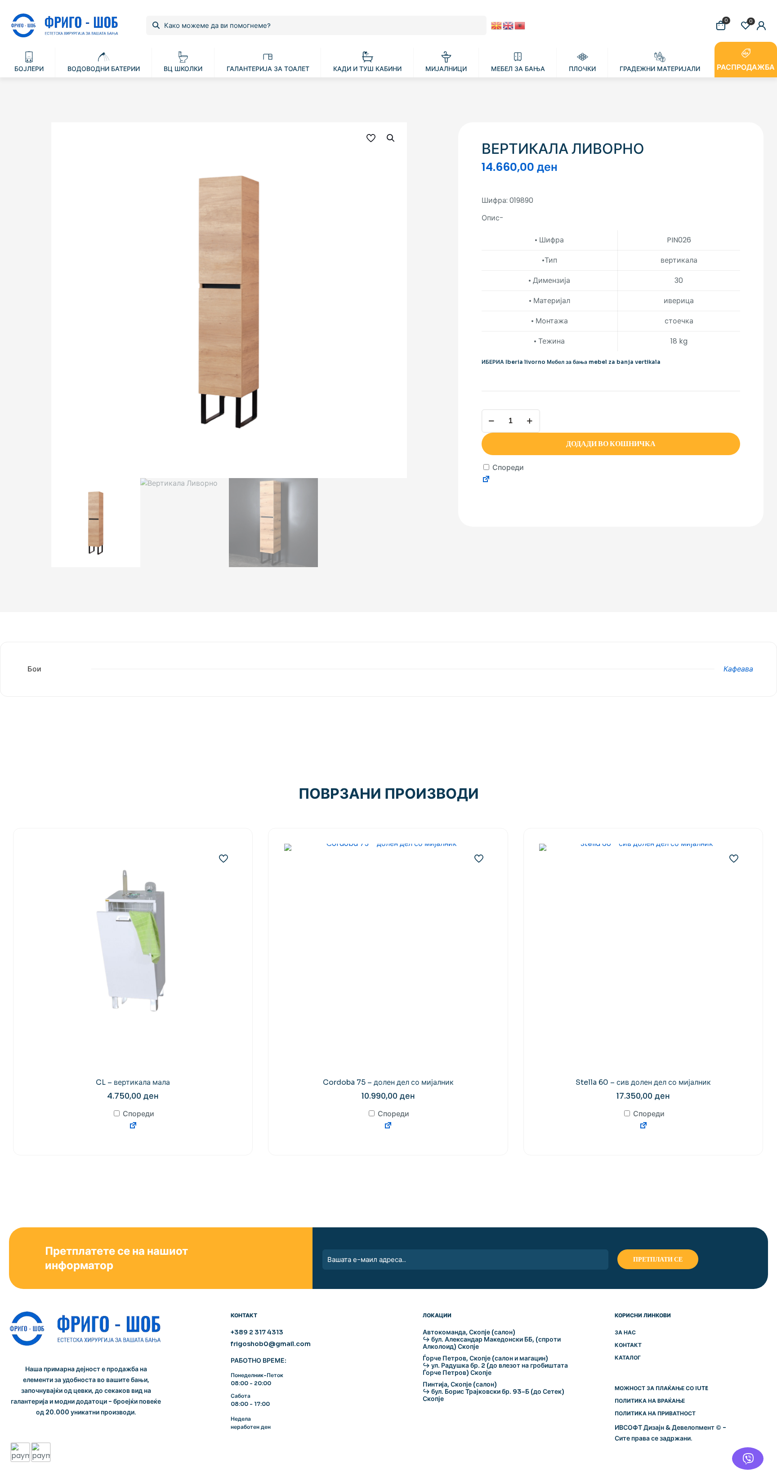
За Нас (625, 1332)
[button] (391, 138)
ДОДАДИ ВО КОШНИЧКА (611, 443)
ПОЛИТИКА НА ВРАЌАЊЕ (650, 1400)
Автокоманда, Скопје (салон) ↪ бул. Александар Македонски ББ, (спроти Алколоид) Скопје (492, 1339)
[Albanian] (520, 25)
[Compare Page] (486, 480)
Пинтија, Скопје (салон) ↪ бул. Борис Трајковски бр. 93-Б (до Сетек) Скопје (493, 1391)
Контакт (628, 1345)
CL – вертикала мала (133, 1082)
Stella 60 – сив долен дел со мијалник (643, 1082)
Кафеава (738, 669)
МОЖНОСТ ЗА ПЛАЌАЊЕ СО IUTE (661, 1388)
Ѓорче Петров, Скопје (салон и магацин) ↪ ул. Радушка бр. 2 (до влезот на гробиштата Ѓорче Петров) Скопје (495, 1365)
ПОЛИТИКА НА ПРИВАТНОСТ (655, 1413)
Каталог (628, 1357)
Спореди (507, 467)
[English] (508, 25)
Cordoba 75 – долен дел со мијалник (388, 1082)
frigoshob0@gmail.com (271, 1344)
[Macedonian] (497, 25)
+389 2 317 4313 (257, 1332)
